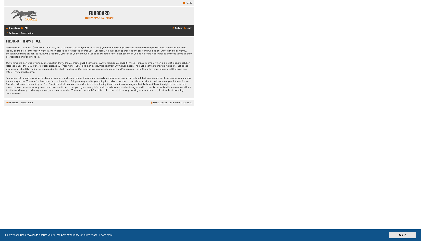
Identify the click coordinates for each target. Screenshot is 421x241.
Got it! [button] (402, 235)
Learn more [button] (106, 235)
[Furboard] (24, 16)
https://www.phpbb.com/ (20, 72)
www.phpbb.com (124, 66)
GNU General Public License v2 (44, 66)
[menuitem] (187, 3)
